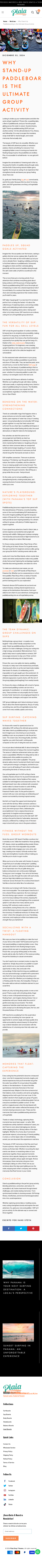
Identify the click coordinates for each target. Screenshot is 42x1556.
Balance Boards (8, 1425)
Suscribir (11, 1538)
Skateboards (7, 1422)
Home (5, 21)
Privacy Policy (7, 1451)
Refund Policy (7, 1459)
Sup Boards (7, 1414)
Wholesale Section (9, 1448)
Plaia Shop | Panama (16, 1548)
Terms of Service (8, 1462)
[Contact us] (37, 1551)
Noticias (13, 21)
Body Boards (7, 1418)
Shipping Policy (8, 1455)
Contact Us (6, 1444)
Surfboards (7, 1411)
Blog (4, 1466)
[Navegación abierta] (3, 12)
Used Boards (7, 1429)
